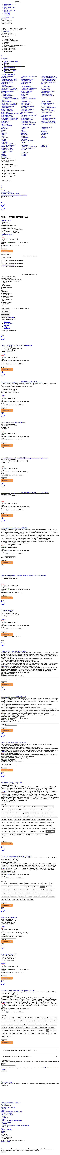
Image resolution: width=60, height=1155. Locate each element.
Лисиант (10, 819)
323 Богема (4, 828)
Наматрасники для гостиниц (26, 82)
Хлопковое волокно (27, 86)
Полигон (12, 822)
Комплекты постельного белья (4, 128)
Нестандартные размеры (9, 119)
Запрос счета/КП (6, 251)
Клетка (31, 816)
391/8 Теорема (29, 834)
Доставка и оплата (9, 4)
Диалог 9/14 (22, 896)
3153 (47, 1033)
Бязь (2, 131)
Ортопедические (46, 94)
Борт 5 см (4, 122)
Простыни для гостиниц (9, 80)
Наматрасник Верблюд (28, 124)
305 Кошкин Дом (6, 809)
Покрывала (24, 152)
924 (21, 831)
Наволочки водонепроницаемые (27, 139)
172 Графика (27, 806)
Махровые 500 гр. (6, 148)
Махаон (34, 819)
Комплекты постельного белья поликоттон (14, 195)
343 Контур (33, 825)
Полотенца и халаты (10, 69)
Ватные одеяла (46, 101)
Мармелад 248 (26, 819)
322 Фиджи (14, 809)
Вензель (10, 886)
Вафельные (44, 145)
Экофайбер (45, 92)
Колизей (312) (38, 816)
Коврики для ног (26, 80)
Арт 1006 (21, 883)
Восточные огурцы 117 (22, 813)
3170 (7, 1036)
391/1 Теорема (20, 834)
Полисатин (4, 142)
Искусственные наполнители (45, 87)
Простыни (25, 142)
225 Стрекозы (5, 834)
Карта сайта (4, 1104)
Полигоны (48, 886)
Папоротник (5, 822)
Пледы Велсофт (4, 154)
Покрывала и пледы (10, 70)
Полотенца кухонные (28, 148)
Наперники (44, 128)
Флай (3, 825)
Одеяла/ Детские (46, 112)
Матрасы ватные (6, 115)
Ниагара (42, 886)
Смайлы (23, 822)
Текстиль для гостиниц (11, 61)
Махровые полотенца (27, 79)
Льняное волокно (6, 97)
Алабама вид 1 (13, 883)
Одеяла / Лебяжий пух (48, 107)
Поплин (3, 140)
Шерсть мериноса (26, 91)
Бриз (51, 883)
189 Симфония (50, 831)
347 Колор (11, 828)
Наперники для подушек (28, 98)
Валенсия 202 (5, 813)
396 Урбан (12, 834)
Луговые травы (6, 94)
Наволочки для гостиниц (9, 79)
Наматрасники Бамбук (48, 118)
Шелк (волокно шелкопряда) (9, 98)
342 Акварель (25, 825)
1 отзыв (3, 395)
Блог (2, 1128)
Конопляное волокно (7, 95)
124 (50, 828)
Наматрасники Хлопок (48, 122)
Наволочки (25, 137)
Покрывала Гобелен (24, 154)
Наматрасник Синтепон (28, 122)
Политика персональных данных (11, 1103)
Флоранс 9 (36, 896)
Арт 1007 (27, 883)
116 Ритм (12, 806)
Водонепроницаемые (48, 76)
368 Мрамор (44, 828)
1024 (6, 831)
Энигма (29, 889)
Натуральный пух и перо (8, 88)
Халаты (23, 149)
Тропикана (42, 822)
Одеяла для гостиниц (47, 80)
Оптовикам (7, 6)
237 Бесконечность (37, 806)
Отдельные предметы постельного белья (24, 134)
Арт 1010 (33, 883)
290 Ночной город (48, 806)
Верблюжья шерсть (27, 89)
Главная (3, 190)
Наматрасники (25, 121)
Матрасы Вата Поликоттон (9, 118)
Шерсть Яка (25, 94)
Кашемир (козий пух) (7, 110)
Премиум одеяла (6, 101)
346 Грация (41, 825)
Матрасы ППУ (5, 121)
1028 (38, 1033)
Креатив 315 (54, 816)
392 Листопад (48, 834)
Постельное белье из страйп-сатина (44, 135)
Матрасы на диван (26, 118)
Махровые (44, 146)
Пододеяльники (46, 127)
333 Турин (48, 825)
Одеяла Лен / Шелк (27, 109)
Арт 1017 (46, 883)
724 (14, 831)
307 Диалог (42, 831)
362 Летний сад (5, 896)
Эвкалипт (4, 92)
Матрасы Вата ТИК (7, 116)
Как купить (7, 15)
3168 (3, 1036)
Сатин (3, 134)
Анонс (25, 809)
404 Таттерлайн (39, 834)
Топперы (23, 116)
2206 (20, 809)
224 (2, 831)
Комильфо (46, 816)
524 (25, 1033)
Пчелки (17, 822)
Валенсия (4, 886)
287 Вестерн (52, 1027)
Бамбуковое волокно (7, 91)
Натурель (49, 819)
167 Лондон (19, 806)
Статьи (6, 9)
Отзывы (3, 1119)
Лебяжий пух (45, 89)
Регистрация (10, 17)
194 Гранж (18, 828)
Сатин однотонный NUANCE (4, 137)
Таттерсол (30, 822)
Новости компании (9, 7)
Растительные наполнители (9, 89)
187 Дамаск (41, 893)
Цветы (10, 889)
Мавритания (18, 819)
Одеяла (6, 64)
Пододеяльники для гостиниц (7, 82)
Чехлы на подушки (44, 130)
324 (54, 828)
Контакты (7, 13)
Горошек (51, 813)
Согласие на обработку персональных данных (15, 1125)
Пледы (3, 152)
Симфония (4, 889)
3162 (55, 1033)
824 (17, 831)
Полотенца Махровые (7, 145)
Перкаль (4, 133)
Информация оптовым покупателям (11, 1120)
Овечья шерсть (26, 92)
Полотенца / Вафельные (28, 146)
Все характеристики (7, 234)
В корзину (3, 248)
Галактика (32, 813)
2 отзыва (3, 354)
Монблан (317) (41, 819)
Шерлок (16, 889)
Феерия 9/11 (44, 896)
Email (2, 1064)
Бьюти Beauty (45, 109)
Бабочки (31, 809)
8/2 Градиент (5, 806)
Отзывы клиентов (9, 10)
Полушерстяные (26, 101)
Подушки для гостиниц (48, 79)
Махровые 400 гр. (6, 146)
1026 (29, 1033)
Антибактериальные (47, 95)
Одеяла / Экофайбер (47, 110)
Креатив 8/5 (52, 896)
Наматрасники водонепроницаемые (48, 120)
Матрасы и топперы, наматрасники (14, 66)
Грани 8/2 (29, 896)
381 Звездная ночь (32, 831)
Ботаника (43, 809)
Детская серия (8, 72)
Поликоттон (25, 127)
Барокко (37, 809)
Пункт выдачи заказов (7, 265)
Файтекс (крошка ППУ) (48, 91)
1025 (25, 831)
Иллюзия (9, 816)
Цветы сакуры (10, 825)
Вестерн (12, 813)
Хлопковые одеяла (27, 112)
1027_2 (33, 1033)
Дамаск (3, 816)
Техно (36, 822)
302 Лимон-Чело (27, 828)
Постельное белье (9, 67)
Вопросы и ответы (6, 1129)
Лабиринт (4, 819)
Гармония (39, 813)
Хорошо (3, 1152)
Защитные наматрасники (49, 77)
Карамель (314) (17, 816)
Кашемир (24, 95)
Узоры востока (50, 822)
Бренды (3, 1132)
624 (10, 831)
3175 (11, 1036)
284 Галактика (5, 837)
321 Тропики (36, 828)
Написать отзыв (6, 220)
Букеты (49, 809)
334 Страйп (48, 893)
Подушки (6, 63)
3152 (43, 1033)
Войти (3, 17)
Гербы (45, 813)
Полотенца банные (7, 149)
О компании (7, 12)
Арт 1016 (40, 883)
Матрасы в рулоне (26, 119)
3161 (51, 1033)
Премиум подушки (6, 86)
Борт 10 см (4, 124)
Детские (23, 97)
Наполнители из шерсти (28, 88)
